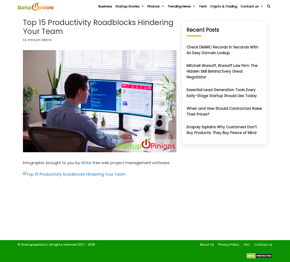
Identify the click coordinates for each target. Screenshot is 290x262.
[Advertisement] (224, 193)
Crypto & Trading (223, 6)
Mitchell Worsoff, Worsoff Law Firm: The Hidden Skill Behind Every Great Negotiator (222, 71)
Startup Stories (127, 6)
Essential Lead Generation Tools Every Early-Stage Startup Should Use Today (222, 92)
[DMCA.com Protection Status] (259, 257)
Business (105, 6)
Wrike (86, 162)
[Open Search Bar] (268, 6)
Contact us (250, 6)
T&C (246, 244)
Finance (154, 6)
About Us (207, 244)
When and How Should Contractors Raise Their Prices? (224, 111)
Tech (203, 6)
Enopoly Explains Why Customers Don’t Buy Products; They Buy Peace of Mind (222, 130)
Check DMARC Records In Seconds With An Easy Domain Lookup (222, 50)
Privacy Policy (228, 244)
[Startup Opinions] (36, 6)
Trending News (179, 6)
